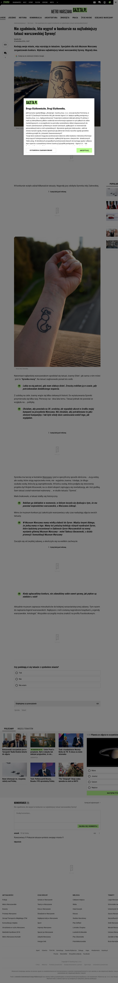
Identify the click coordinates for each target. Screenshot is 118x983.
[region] (59, 126)
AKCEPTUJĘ (84, 150)
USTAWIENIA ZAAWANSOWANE (41, 150)
